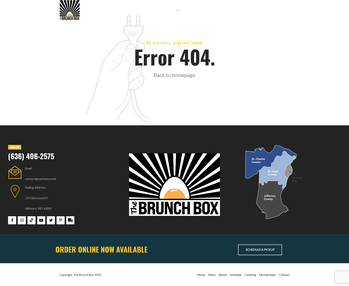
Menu (211, 275)
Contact (284, 275)
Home (93, 10)
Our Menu (114, 10)
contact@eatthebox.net (40, 179)
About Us (137, 10)
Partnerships (267, 275)
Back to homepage (174, 75)
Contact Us (211, 10)
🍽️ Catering (184, 10)
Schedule (159, 10)
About (223, 275)
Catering (250, 275)
